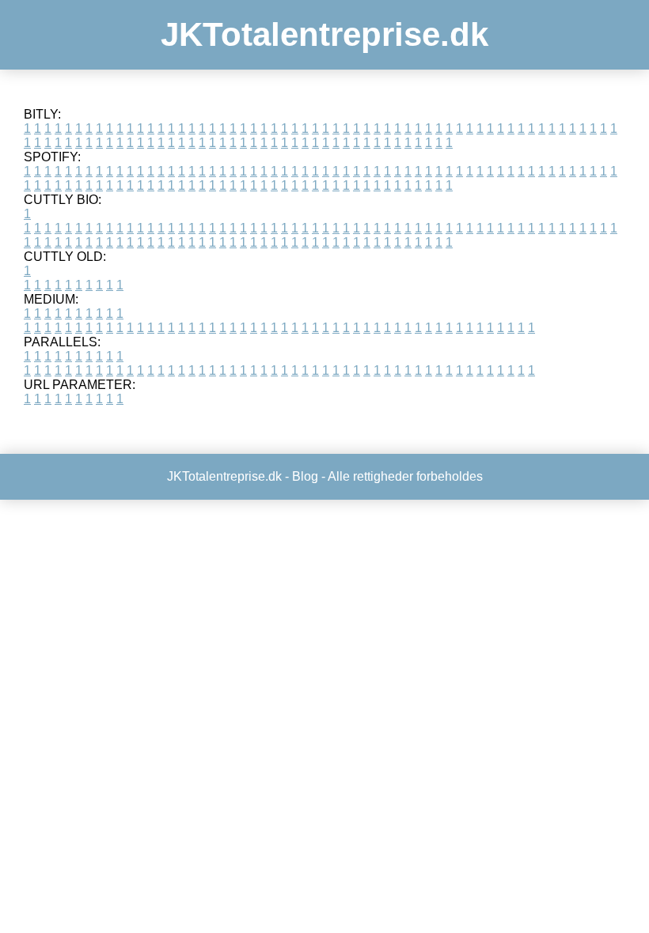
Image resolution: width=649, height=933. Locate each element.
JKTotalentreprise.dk (324, 34)
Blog (305, 476)
